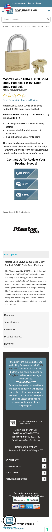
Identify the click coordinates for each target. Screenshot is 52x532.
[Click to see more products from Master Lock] (26, 230)
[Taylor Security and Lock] (22, 11)
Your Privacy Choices (22, 523)
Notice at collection (13, 528)
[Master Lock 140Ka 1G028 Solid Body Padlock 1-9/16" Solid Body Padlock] (26, 32)
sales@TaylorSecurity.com (29, 440)
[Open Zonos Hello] (6, 6)
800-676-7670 (31, 433)
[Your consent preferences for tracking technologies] (47, 529)
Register (31, 3)
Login (38, 3)
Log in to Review (29, 100)
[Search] (48, 19)
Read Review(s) (11, 100)
